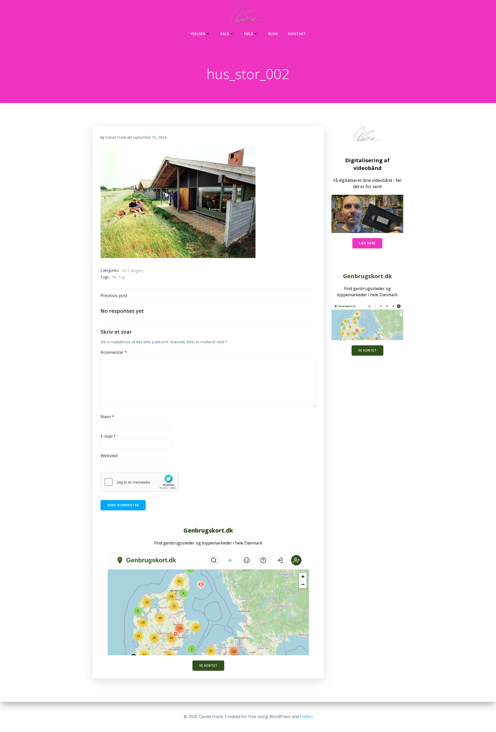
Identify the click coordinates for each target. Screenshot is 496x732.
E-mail (108, 436)
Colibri (306, 716)
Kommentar (113, 352)
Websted (109, 455)
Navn (107, 416)
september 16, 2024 (149, 137)
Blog (273, 33)
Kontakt (297, 33)
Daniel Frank (115, 137)
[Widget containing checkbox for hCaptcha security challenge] (139, 482)
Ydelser (197, 33)
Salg (224, 33)
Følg (248, 33)
